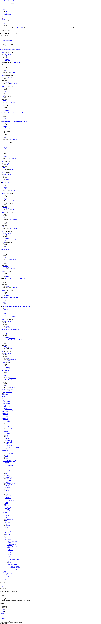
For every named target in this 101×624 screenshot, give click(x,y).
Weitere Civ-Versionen (5, 488)
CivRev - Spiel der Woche (8, 495)
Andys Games (3, 203)
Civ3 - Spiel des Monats (8, 479)
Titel (0, 49)
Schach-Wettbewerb (7, 534)
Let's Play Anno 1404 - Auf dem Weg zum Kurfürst (10, 297)
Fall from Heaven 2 (9, 466)
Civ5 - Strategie (7, 432)
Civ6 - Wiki (6, 423)
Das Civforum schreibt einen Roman (9, 410)
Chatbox (6, 11)
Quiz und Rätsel (7, 536)
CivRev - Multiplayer (7, 494)
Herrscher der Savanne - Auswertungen (15, 567)
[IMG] (3, 610)
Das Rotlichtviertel (10, 556)
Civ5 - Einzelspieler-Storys (6, 404)
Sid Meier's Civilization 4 (5, 450)
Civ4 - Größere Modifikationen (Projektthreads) (9, 461)
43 (6, 55)
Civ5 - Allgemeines (5, 431)
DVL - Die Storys (12, 552)
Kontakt (3, 616)
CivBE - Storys (7, 502)
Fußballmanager (5, 526)
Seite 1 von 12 (2, 389)
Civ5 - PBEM (7, 446)
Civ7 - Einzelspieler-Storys (6, 401)
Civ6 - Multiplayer (5, 429)
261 (6, 310)
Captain (3, 131)
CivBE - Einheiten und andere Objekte (11, 500)
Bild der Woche (7, 574)
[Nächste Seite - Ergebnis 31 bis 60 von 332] (8, 389)
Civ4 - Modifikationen (8, 457)
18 (6, 214)
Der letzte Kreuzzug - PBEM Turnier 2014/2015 (13, 447)
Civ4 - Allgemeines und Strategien (7, 451)
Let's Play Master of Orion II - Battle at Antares (9, 240)
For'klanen (9, 554)
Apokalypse (9, 562)
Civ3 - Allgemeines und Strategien (7, 477)
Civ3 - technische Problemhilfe (9, 478)
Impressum (3, 618)
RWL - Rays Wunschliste (10, 507)
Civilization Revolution (6, 493)
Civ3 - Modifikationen (6, 482)
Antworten (6, 49)
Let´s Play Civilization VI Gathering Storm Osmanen (13, 360)
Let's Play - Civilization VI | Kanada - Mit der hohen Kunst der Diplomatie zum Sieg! (15, 339)
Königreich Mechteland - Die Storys (14, 559)
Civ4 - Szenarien (7, 458)
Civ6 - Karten (6, 425)
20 (6, 195)
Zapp (9, 557)
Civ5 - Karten (6, 437)
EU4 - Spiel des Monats (10, 516)
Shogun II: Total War (7, 522)
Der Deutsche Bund (10, 550)
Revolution (9, 563)
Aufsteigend (4, 598)
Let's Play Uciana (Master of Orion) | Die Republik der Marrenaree (13, 151)
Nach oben (11, 392)
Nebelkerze (3, 96)
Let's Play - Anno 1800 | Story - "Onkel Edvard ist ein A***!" (12, 329)
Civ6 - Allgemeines (5, 419)
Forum (3, 578)
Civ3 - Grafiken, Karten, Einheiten (9, 484)
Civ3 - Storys (5, 407)
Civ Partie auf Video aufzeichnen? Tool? (17, 62)
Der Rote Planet (10, 568)
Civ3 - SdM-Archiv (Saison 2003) (11, 480)
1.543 (7, 164)
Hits (8, 49)
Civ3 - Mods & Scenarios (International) (10, 483)
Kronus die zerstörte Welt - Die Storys (13, 546)
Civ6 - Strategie (7, 420)
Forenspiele (4, 538)
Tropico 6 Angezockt (5, 370)
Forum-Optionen (3, 38)
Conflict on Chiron (9, 468)
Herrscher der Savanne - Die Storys (14, 566)
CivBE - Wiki (6, 503)
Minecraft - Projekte (9, 531)
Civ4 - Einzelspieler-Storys (6, 405)
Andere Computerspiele (5, 512)
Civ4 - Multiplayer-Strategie (10, 453)
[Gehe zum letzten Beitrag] (13, 72)
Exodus (9, 560)
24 (6, 144)
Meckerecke (5, 571)
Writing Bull (3, 52)
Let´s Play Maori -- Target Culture (7, 379)
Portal (2, 7)
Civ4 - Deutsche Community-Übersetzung (12, 465)
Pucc (2, 161)
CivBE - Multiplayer (7, 501)
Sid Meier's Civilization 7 (5, 413)
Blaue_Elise (3, 242)
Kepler (9, 549)
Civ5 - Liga (6, 448)
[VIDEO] (3, 611)
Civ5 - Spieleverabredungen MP (9, 445)
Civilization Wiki (9, 576)
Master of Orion (7, 532)
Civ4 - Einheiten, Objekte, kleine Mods (10, 459)
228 (6, 354)
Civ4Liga (6, 473)
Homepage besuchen (7, 60)
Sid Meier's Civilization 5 (5, 430)
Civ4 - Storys (6, 455)
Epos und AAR (10, 548)
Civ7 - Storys (6, 416)
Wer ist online (3, 396)
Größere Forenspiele (7, 540)
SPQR (7, 469)
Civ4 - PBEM (7, 472)
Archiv (3, 617)
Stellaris (6, 520)
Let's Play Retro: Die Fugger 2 (7, 249)
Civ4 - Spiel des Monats (8, 454)
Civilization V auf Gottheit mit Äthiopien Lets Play (12, 261)
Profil (5, 58)
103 (6, 322)
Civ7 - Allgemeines (5, 414)
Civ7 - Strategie (7, 415)
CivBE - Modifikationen (8, 498)
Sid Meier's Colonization (6, 505)
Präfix (1, 595)
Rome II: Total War (7, 525)
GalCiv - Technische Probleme (10, 530)
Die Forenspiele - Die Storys (8, 409)
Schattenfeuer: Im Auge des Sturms (12, 564)
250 (6, 234)
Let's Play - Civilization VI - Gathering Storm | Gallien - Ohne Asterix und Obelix (15, 221)
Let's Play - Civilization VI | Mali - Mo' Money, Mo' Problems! (12, 269)
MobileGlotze (3, 114)
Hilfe (2, 2)
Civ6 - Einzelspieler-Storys (6, 402)
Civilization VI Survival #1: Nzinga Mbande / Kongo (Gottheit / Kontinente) (14, 121)
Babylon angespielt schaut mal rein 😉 (8, 202)
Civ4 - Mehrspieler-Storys (6, 406)
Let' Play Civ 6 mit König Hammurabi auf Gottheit (10, 95)
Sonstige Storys (5, 408)
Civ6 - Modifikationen (6, 424)
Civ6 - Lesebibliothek (7, 421)
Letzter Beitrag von (11, 49)
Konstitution (8, 547)
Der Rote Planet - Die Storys (13, 569)
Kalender (6, 13)
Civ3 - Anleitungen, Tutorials (8, 485)
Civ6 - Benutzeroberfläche (8, 428)
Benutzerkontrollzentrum (5, 394)
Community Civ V (9, 470)
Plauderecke (13, 50)
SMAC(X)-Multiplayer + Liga (9, 504)
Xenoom (3, 105)
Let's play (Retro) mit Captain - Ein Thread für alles (10, 130)
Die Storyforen (4, 399)
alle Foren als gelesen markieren (7, 14)
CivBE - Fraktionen (9, 499)
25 (6, 343)
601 (6, 133)
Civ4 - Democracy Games (8, 476)
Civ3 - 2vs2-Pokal (7, 487)
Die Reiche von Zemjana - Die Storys (13, 544)
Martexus (3, 319)
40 (6, 66)
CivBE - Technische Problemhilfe (9, 496)
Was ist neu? (3, 19)
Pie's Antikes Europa (7, 462)
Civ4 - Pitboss (7, 475)
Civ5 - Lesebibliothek (7, 433)
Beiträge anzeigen (7, 59)
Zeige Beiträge (11, 45)
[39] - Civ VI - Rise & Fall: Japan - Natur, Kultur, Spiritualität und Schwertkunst (17, 349)
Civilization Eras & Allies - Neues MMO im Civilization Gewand (12, 112)
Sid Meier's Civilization (5, 411)
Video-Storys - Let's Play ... (6, 400)
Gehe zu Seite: (4, 30)
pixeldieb (3, 222)
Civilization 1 (5, 491)
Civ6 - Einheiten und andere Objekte (9, 427)
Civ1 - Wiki (6, 492)
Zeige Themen (6, 45)
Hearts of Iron (7, 517)
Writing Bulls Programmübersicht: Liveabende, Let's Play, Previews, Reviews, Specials (16, 306)
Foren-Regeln (2, 613)
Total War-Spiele (5, 521)
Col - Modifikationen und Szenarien (9, 506)
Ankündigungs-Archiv (9, 573)
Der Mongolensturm (9, 542)
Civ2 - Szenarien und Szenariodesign (9, 489)
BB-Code (3, 609)
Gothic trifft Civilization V (8, 443)
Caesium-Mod (8, 464)
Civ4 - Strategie (7, 452)
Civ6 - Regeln (7, 426)
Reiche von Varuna (10, 555)
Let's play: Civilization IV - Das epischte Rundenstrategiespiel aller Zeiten (14, 229)
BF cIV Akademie (9, 474)
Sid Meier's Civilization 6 (5, 418)
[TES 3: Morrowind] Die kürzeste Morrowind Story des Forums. (12, 103)
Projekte (4, 572)
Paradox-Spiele (5, 514)
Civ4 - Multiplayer (5, 471)
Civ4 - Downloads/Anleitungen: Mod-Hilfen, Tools (11, 460)
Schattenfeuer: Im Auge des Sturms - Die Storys (16, 565)
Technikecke (5, 537)
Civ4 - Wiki (6, 456)
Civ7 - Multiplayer (5, 417)
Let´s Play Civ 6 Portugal (6, 182)
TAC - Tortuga (8, 510)
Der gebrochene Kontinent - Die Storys (13, 541)
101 (6, 78)
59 (6, 282)
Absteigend (4, 599)
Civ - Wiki (6, 412)
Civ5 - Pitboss (7, 449)
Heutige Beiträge (7, 10)
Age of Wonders (7, 515)
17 (7, 232)
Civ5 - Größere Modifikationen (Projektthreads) (9, 441)
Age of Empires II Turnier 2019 (12, 561)
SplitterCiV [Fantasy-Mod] (8, 442)
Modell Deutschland (10, 553)
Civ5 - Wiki (6, 436)
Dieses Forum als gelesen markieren (7, 40)
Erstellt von (3, 49)
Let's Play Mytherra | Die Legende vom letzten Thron (10, 288)
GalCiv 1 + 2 (8, 529)
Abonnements (3, 395)
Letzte (10, 389)
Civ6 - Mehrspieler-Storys (6, 403)
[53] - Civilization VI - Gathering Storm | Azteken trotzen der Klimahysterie (16, 278)
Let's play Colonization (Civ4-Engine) (8, 170)
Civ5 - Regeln (7, 438)
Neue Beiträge (5, 8)
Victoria (6, 518)
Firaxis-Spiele (5, 513)
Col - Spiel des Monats (8, 511)
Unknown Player (4, 262)
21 (6, 175)
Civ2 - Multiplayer (7, 490)
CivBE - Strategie (7, 497)
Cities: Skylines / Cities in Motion (9, 519)
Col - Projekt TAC (7, 508)
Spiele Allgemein (5, 527)
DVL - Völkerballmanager (11, 551)
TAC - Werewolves (9, 509)
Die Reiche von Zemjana (10, 543)
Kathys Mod (6, 463)
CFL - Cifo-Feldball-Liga (10, 545)
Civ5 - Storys (6, 435)
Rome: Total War (7, 524)
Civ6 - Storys (6, 422)
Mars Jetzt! (8, 467)
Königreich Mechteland (11, 558)
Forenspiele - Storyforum (8, 539)
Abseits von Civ (4, 535)
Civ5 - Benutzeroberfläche (8, 440)
